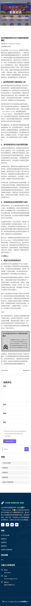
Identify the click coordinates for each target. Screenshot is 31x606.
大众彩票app (24, 602)
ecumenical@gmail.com (10, 579)
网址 (4, 422)
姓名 (5, 404)
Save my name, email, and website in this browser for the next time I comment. (15, 433)
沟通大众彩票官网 (7, 482)
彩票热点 (5, 468)
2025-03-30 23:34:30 (14, 44)
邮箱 (5, 413)
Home (15, 16)
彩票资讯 (5, 473)
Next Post (26, 371)
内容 (4, 386)
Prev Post (5, 371)
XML (2, 560)
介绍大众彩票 (6, 463)
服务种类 (5, 477)
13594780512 (7, 572)
